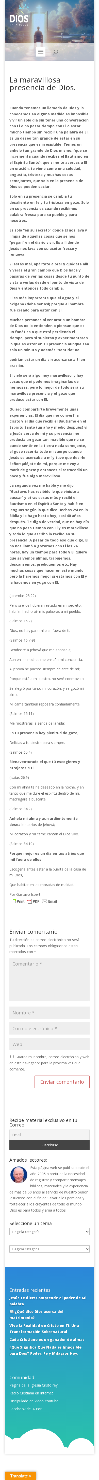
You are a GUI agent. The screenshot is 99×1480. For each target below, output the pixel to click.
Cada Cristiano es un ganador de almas (47, 1339)
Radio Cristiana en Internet (31, 1393)
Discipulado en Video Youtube (33, 1400)
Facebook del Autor (25, 1408)
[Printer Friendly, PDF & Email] (34, 902)
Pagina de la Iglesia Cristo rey (33, 1385)
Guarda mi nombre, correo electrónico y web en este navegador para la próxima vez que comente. (49, 1062)
